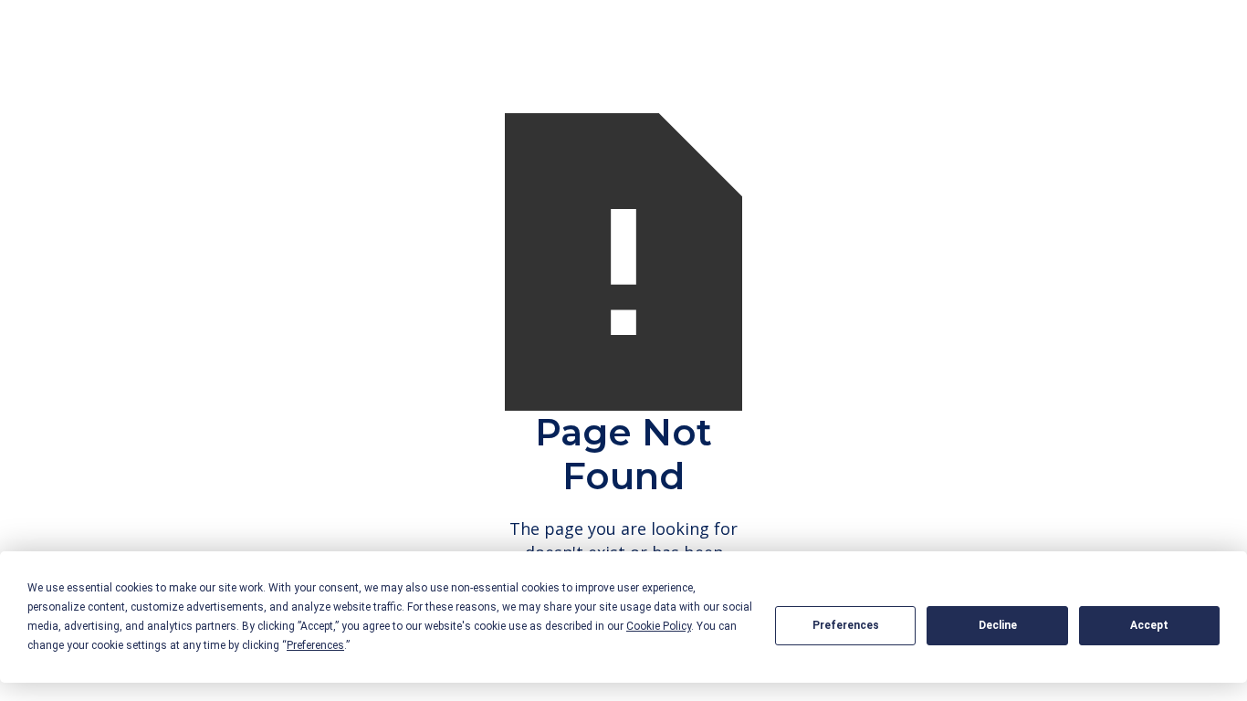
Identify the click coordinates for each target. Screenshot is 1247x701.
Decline (998, 625)
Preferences (845, 625)
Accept (1149, 625)
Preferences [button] (315, 645)
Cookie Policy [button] (658, 626)
